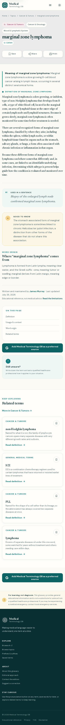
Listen (9, 42)
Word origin (11, 328)
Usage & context (13, 322)
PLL (8, 502)
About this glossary (10, 671)
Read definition (15, 445)
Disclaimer (43, 720)
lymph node (16, 113)
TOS (34, 720)
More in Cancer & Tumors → (17, 410)
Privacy (27, 720)
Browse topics (8, 649)
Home (4, 16)
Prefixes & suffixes (10, 653)
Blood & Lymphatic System (16, 30)
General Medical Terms (19, 457)
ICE (8, 465)
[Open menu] (50, 5)
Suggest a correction (11, 683)
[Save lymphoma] (56, 532)
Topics (13, 16)
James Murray (36, 291)
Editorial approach (10, 675)
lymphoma (12, 538)
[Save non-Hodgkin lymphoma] (56, 423)
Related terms (12, 334)
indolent (57, 97)
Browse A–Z (7, 645)
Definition (10, 316)
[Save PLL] (56, 496)
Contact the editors (10, 679)
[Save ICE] (56, 459)
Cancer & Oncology (36, 24)
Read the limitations (52, 298)
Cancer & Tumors (26, 16)
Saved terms (7, 658)
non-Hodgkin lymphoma (23, 101)
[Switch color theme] (59, 5)
